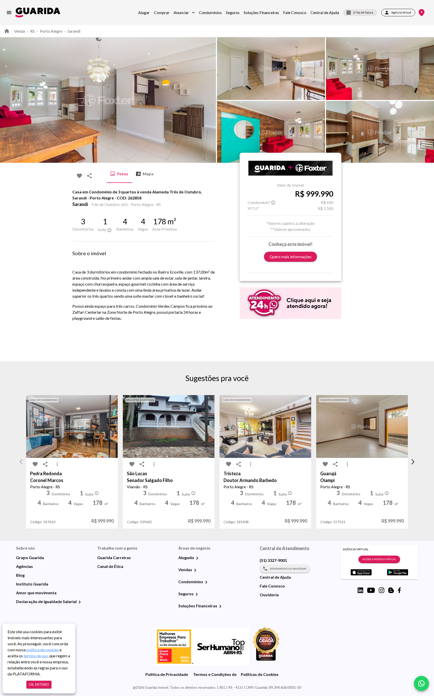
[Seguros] (197, 594)
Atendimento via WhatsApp (288, 568)
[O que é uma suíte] (109, 230)
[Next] (426, 100)
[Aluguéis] (197, 558)
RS (32, 31)
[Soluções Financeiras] (220, 606)
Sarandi (74, 31)
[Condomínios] (206, 582)
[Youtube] (371, 590)
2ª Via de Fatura (363, 12)
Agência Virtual (401, 12)
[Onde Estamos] (421, 12)
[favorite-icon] (79, 176)
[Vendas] (195, 570)
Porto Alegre (51, 31)
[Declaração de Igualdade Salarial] (80, 602)
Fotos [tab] (122, 173)
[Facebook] (399, 590)
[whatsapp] (421, 683)
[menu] (9, 13)
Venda (19, 31)
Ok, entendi (39, 684)
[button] (184, 13)
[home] (37, 12)
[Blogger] (391, 590)
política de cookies (42, 649)
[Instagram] (381, 590)
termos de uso (36, 655)
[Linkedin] (360, 590)
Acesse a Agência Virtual (379, 559)
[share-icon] (89, 176)
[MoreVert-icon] (57, 464)
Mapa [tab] (148, 173)
